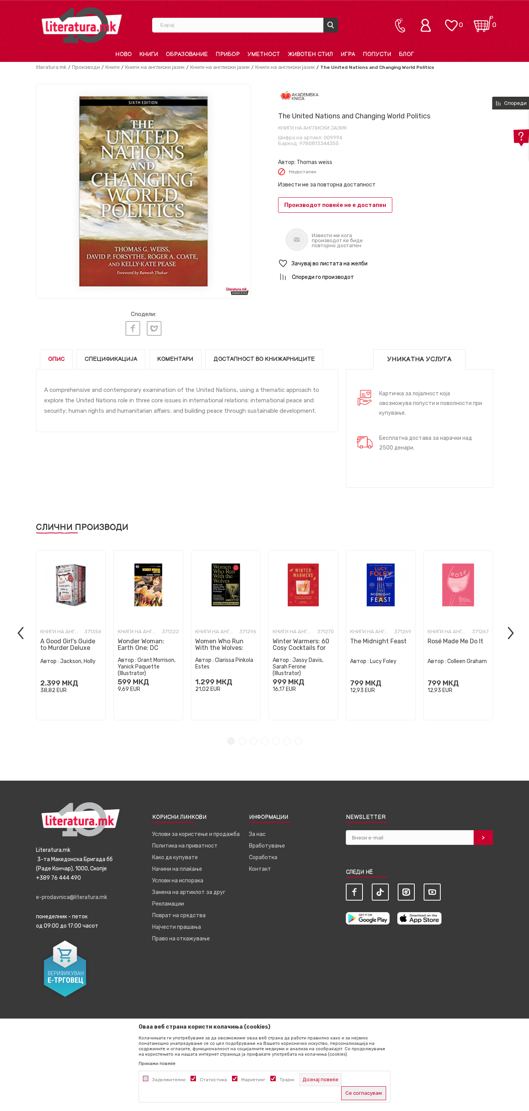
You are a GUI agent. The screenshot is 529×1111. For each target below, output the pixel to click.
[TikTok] (380, 892)
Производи (86, 67)
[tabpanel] (71, 635)
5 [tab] (276, 741)
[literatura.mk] (81, 25)
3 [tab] (253, 741)
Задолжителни (168, 1079)
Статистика (213, 1079)
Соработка (263, 857)
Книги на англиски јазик (155, 67)
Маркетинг (253, 1079)
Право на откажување (181, 938)
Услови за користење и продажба (196, 834)
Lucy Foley (383, 661)
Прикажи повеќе (157, 1063)
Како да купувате (175, 857)
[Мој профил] (427, 25)
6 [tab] (287, 741)
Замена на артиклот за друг (188, 892)
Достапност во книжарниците (264, 359)
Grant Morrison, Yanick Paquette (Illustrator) (146, 667)
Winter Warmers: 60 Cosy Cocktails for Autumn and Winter (301, 648)
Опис (56, 359)
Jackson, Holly (78, 661)
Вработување (267, 846)
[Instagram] (406, 892)
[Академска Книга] (299, 96)
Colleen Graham (467, 661)
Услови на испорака (177, 880)
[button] (385, 263)
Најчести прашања (176, 927)
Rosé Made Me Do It (455, 641)
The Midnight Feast (378, 641)
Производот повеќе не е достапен (335, 205)
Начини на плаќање (177, 869)
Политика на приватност (185, 846)
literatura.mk (51, 67)
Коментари (175, 359)
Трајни (287, 1079)
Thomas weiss (314, 162)
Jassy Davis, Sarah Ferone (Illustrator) (298, 667)
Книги (112, 67)
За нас (257, 834)
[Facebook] (132, 328)
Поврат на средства (179, 915)
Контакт (260, 869)
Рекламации (168, 904)
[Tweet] (154, 328)
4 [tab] (264, 741)
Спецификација (111, 359)
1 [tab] (231, 741)
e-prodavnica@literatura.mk (71, 897)
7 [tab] (298, 741)
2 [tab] (242, 741)
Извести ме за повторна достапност (327, 184)
